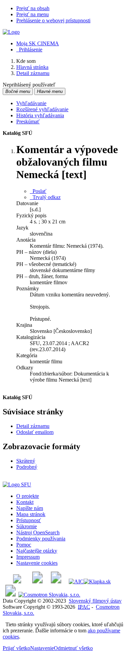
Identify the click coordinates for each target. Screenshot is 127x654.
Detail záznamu (32, 426)
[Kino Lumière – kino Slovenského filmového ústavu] (56, 581)
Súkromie (26, 526)
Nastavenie (42, 648)
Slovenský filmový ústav (95, 601)
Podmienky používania (40, 538)
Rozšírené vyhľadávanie (42, 109)
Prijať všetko (16, 648)
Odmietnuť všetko (73, 648)
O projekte (27, 496)
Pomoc (23, 545)
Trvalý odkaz (45, 197)
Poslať (38, 191)
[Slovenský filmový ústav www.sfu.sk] (17, 484)
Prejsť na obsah (32, 8)
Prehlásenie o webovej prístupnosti (53, 20)
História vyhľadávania (40, 115)
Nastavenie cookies (37, 563)
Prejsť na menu (32, 14)
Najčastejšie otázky (36, 551)
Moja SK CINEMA (37, 43)
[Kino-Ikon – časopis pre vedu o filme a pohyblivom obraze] (37, 581)
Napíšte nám (29, 508)
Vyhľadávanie (31, 103)
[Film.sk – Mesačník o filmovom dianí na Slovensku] (17, 581)
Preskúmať (28, 121)
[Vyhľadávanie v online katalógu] (11, 32)
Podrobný (26, 467)
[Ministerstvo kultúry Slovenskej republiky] (10, 595)
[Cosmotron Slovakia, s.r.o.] (49, 595)
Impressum (28, 557)
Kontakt (25, 502)
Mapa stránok (30, 514)
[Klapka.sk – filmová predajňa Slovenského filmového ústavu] (97, 581)
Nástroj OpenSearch (38, 532)
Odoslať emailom (35, 432)
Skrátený (25, 461)
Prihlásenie (29, 49)
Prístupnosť (28, 520)
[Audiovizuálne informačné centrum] (76, 581)
